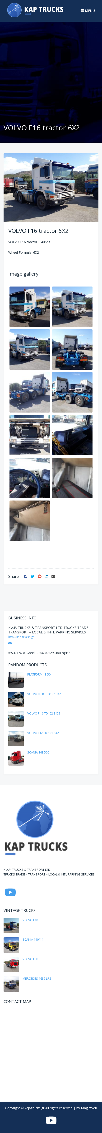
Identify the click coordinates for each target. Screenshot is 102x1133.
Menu (89, 10)
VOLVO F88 (30, 959)
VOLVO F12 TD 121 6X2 (43, 733)
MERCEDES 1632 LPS (37, 978)
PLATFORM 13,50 (39, 674)
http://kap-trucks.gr (21, 637)
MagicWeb (89, 1108)
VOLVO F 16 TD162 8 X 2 (43, 713)
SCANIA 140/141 (34, 939)
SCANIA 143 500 (38, 752)
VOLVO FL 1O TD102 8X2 (44, 694)
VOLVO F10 (30, 920)
